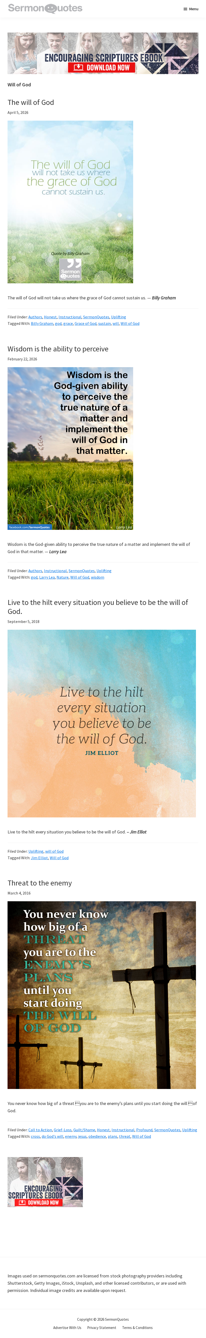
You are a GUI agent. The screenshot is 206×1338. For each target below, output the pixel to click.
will (116, 323)
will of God (54, 851)
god (58, 323)
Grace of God (85, 323)
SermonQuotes (96, 316)
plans (112, 1136)
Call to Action (40, 1129)
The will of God (31, 102)
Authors (35, 316)
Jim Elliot (39, 857)
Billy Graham (42, 323)
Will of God (130, 323)
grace (68, 323)
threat (124, 1136)
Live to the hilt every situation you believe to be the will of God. (98, 606)
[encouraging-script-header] (103, 36)
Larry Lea (47, 577)
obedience (97, 1136)
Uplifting (118, 316)
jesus (82, 1136)
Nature (63, 577)
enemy (70, 1136)
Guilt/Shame (84, 1129)
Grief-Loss (63, 1129)
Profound (144, 1129)
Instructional (70, 316)
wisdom (97, 577)
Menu (193, 8)
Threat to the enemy (40, 882)
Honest (50, 316)
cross (35, 1136)
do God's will (52, 1136)
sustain (104, 323)
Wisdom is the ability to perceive (58, 348)
